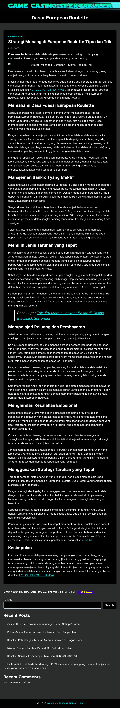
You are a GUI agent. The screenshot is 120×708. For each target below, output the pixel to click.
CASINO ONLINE (15, 36)
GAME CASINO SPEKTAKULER (65, 703)
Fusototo (25, 664)
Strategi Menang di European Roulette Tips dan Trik (59, 41)
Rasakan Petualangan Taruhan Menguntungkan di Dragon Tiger (44, 640)
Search (8, 600)
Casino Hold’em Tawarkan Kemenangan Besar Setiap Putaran (43, 624)
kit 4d (88, 540)
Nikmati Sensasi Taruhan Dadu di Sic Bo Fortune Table (39, 648)
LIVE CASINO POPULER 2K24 (36, 575)
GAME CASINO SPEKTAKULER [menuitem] (50, 89)
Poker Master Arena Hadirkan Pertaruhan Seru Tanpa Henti (42, 632)
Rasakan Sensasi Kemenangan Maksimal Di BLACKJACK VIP (42, 656)
